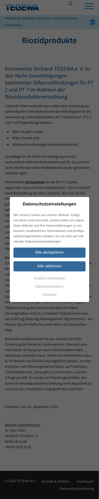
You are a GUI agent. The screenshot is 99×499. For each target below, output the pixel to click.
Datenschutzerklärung (49, 286)
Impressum (49, 294)
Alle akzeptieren (49, 252)
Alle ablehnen (49, 266)
